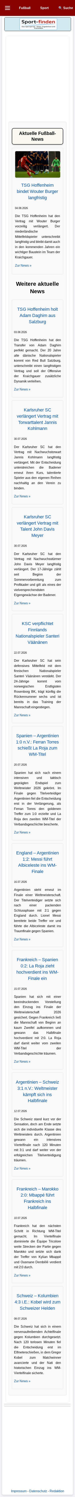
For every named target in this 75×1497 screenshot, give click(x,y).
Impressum (19, 1491)
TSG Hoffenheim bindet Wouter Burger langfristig (37, 191)
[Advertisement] (37, 81)
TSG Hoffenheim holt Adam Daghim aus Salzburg (37, 315)
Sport (44, 8)
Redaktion (57, 1491)
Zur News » (23, 265)
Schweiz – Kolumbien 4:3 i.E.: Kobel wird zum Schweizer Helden (37, 1302)
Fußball (24, 8)
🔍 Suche (65, 8)
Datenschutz (38, 1491)
